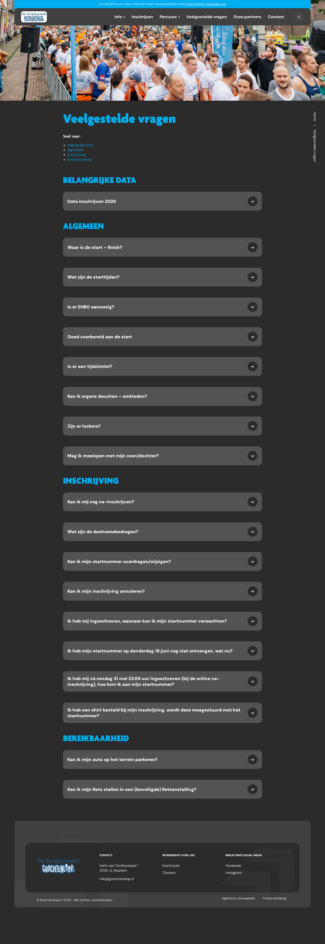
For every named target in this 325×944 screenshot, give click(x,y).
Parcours (168, 16)
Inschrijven (142, 16)
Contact (276, 16)
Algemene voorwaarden (238, 898)
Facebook (233, 865)
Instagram (234, 872)
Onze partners (247, 16)
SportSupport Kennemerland (205, 4)
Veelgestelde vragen (206, 16)
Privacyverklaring (274, 898)
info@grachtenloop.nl (116, 879)
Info (118, 16)
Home (315, 116)
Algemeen (75, 150)
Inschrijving (76, 154)
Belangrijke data (80, 145)
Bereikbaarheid (79, 159)
